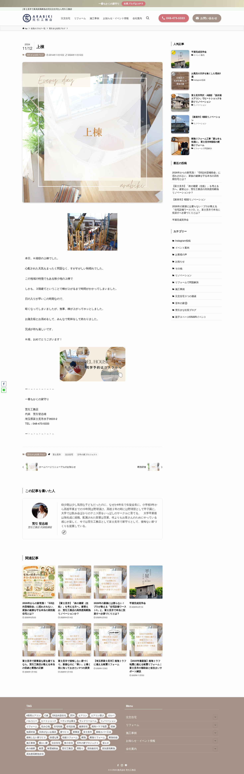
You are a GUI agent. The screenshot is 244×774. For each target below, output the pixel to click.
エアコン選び (97, 715)
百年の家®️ (181, 303)
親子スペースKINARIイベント (190, 316)
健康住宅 (83, 726)
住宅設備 (70, 726)
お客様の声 (181, 254)
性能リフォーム (70, 737)
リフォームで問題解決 (187, 282)
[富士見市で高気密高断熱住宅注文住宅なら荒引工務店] (37, 18)
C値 (46, 715)
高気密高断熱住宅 (35, 753)
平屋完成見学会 (180, 219)
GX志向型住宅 (59, 715)
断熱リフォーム (97, 737)
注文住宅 (69, 454)
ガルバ (111, 715)
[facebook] (118, 765)
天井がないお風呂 (47, 731)
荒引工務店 (67, 748)
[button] (3, 383)
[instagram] (122, 765)
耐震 (41, 748)
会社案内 (131, 749)
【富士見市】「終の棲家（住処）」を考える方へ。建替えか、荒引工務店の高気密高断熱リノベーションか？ (195, 189)
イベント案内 (182, 247)
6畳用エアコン (33, 715)
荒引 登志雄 (40, 523)
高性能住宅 (92, 748)
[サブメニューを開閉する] (215, 717)
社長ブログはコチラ (133, 3)
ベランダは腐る (67, 720)
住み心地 (45, 726)
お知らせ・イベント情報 (140, 741)
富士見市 (57, 454)
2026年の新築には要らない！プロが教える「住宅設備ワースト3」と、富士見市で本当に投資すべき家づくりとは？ (196, 209)
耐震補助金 (52, 748)
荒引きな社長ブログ (35, 54)
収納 (113, 726)
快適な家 (54, 737)
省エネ (105, 742)
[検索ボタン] (147, 18)
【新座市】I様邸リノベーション (188, 199)
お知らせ (180, 261)
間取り (80, 748)
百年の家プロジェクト (87, 454)
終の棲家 (30, 748)
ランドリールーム (88, 720)
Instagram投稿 (183, 240)
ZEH (72, 715)
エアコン (82, 715)
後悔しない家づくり (36, 737)
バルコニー (31, 720)
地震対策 (30, 731)
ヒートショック (48, 720)
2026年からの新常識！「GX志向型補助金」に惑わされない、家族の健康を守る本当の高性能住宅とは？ (196, 176)
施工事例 (180, 289)
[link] (64, 532)
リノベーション (183, 275)
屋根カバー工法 (103, 731)
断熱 (83, 737)
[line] (125, 765)
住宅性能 (58, 726)
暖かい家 (43, 742)
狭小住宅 (68, 742)
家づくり (64, 731)
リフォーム (31, 726)
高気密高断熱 (108, 748)
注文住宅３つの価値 (185, 296)
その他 (178, 268)
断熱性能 (113, 737)
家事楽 (76, 731)
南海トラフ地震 (99, 726)
